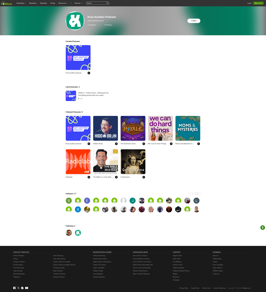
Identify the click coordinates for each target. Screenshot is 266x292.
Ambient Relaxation (99, 277)
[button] (21, 3)
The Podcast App (18, 268)
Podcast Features (18, 255)
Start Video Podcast (59, 259)
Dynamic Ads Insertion (100, 259)
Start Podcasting (58, 255)
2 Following (108, 25)
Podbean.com (246, 288)
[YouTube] (26, 288)
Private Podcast (18, 265)
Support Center (177, 255)
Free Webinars (177, 262)
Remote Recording (18, 274)
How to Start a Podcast (140, 255)
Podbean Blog (217, 259)
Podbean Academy (178, 268)
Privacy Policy (183, 288)
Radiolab (69, 177)
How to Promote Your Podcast (142, 262)
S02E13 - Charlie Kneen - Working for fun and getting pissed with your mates (93, 94)
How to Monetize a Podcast (141, 259)
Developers (176, 280)
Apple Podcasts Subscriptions (102, 262)
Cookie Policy (195, 288)
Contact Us (216, 274)
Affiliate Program (218, 271)
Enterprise (43, 3)
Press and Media (218, 265)
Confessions (125, 177)
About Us (215, 255)
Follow (193, 21)
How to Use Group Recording (141, 268)
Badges (175, 274)
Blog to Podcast (58, 271)
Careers (215, 262)
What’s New (176, 259)
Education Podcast (59, 277)
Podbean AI (16, 277)
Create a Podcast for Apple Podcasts (64, 265)
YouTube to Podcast (59, 274)
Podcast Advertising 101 (140, 271)
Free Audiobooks (98, 274)
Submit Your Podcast (99, 265)
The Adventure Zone (128, 144)
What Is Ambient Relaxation (141, 274)
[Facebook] (14, 288)
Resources (176, 277)
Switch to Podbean (98, 268)
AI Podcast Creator (59, 268)
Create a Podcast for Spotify (61, 262)
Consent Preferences (219, 288)
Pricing (52, 3)
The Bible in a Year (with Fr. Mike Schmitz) (103, 177)
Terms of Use (206, 288)
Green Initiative (217, 268)
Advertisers (32, 3)
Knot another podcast (73, 73)
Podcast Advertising (99, 255)
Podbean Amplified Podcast (181, 271)
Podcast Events (178, 265)
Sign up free (258, 3)
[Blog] (22, 288)
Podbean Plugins (98, 271)
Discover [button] (78, 3)
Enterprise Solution (19, 262)
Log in (250, 3)
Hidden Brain (98, 144)
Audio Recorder (18, 271)
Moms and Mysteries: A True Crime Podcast (185, 144)
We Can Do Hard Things (157, 144)
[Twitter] (18, 288)
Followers (91, 25)
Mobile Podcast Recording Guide (143, 265)
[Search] (107, 3)
